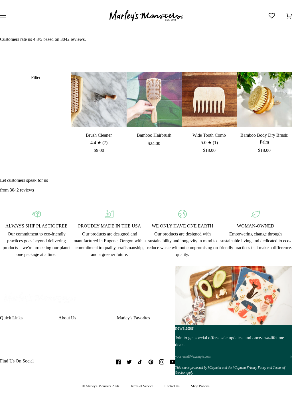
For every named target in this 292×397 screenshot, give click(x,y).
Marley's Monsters (98, 386)
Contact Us (172, 386)
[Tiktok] (140, 361)
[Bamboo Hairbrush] (154, 99)
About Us (67, 317)
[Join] (284, 356)
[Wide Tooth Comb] (209, 99)
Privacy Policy (256, 368)
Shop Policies (200, 386)
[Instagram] (161, 361)
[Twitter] (129, 361)
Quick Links (11, 317)
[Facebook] (118, 361)
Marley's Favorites (133, 317)
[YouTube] (172, 361)
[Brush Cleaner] (99, 99)
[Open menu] (8, 16)
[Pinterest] (150, 361)
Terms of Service (141, 386)
